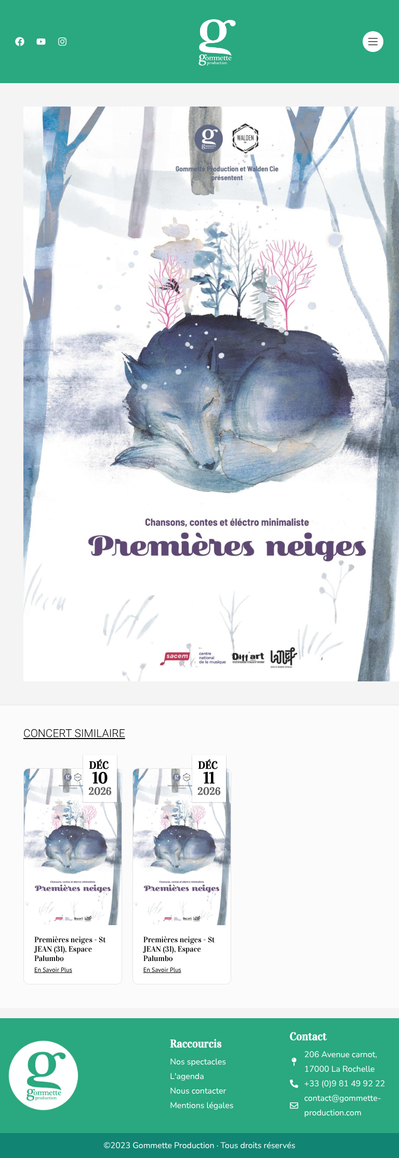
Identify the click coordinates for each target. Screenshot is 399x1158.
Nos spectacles (198, 1062)
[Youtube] (41, 41)
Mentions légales (201, 1105)
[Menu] (373, 41)
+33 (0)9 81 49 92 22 (344, 1083)
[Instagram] (62, 41)
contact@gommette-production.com (342, 1105)
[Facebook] (19, 41)
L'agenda (187, 1076)
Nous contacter (198, 1091)
